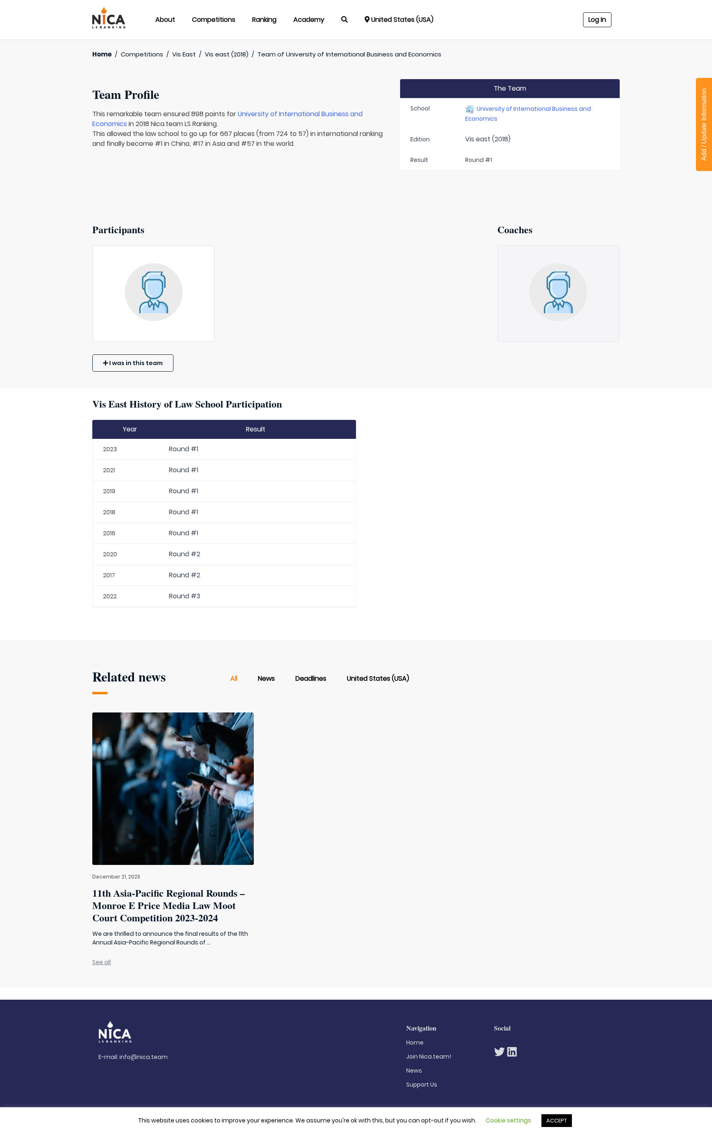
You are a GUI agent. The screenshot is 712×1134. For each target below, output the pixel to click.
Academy (308, 19)
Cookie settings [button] (508, 1120)
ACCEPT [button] (556, 1121)
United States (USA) (378, 678)
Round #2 (184, 554)
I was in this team (135, 363)
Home (102, 54)
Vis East (184, 54)
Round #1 (183, 449)
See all (101, 962)
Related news (129, 676)
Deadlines (310, 678)
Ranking (264, 19)
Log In (597, 19)
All (233, 678)
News (266, 678)
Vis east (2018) (226, 54)
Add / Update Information (703, 124)
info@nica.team (143, 1057)
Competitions (213, 19)
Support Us (421, 1084)
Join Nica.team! (428, 1056)
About (165, 19)
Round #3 (184, 596)
